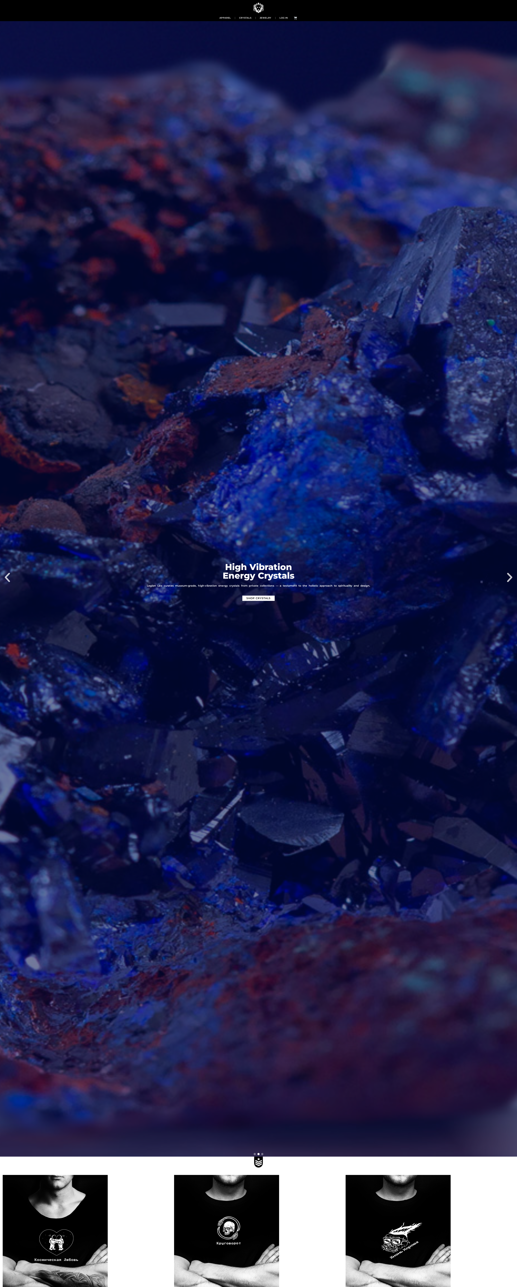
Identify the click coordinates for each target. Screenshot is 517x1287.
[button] (7, 577)
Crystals (245, 18)
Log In (284, 18)
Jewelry (265, 18)
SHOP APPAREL (258, 593)
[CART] (295, 18)
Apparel (225, 18)
